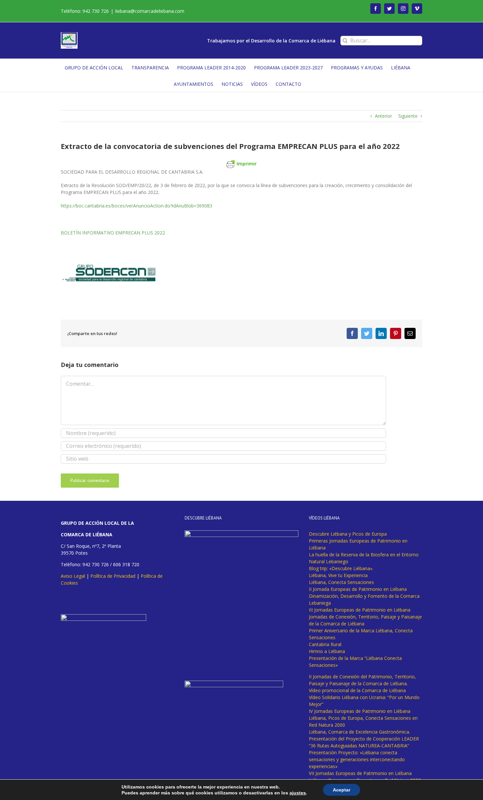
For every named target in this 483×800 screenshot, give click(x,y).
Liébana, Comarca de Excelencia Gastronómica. (359, 732)
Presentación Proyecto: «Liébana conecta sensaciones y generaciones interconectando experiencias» (357, 759)
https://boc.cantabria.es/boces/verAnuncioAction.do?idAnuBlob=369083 (136, 206)
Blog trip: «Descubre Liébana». (341, 568)
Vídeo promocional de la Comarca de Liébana (357, 690)
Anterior (383, 116)
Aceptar (341, 789)
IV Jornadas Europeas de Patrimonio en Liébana (359, 711)
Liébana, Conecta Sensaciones (341, 582)
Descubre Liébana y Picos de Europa (348, 534)
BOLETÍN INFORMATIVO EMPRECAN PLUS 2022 (113, 233)
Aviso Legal (73, 576)
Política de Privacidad (112, 576)
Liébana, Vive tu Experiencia (338, 575)
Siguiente (408, 116)
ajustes (297, 792)
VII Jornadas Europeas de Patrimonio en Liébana (360, 773)
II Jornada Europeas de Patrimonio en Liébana (358, 589)
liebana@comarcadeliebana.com (149, 11)
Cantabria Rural (325, 644)
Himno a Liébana (327, 651)
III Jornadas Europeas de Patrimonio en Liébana (359, 610)
